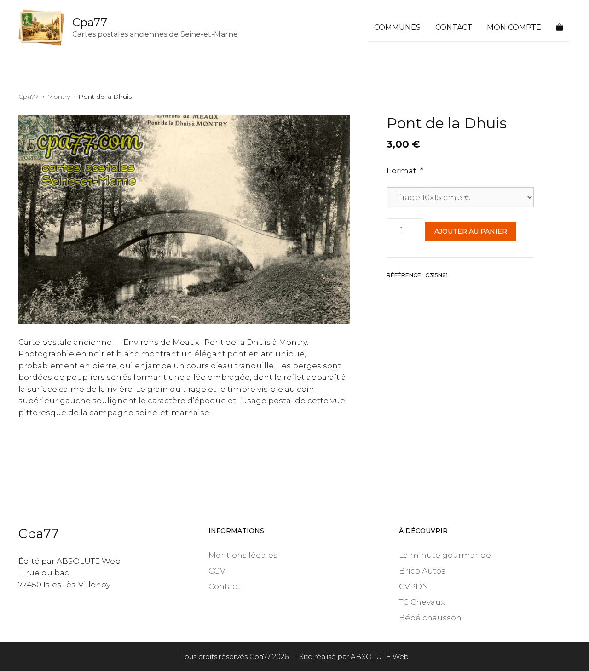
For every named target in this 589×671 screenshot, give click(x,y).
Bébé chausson (430, 617)
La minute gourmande (445, 555)
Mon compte (514, 27)
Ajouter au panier (470, 231)
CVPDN (413, 586)
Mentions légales (242, 555)
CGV (216, 570)
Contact (453, 27)
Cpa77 (89, 22)
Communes (397, 27)
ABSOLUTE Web (380, 656)
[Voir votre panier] (560, 27)
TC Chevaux (422, 602)
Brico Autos (422, 570)
